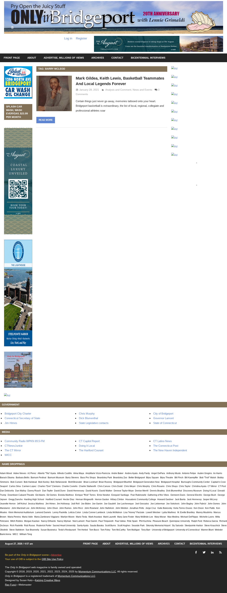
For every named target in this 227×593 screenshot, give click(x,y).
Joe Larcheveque (125, 503)
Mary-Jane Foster (125, 517)
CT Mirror (212, 486)
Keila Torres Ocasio (182, 508)
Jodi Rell (75, 503)
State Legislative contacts (94, 422)
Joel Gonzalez (142, 503)
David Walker (105, 490)
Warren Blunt (207, 530)
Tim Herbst (82, 530)
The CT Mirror (13, 450)
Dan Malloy (20, 490)
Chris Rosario (158, 486)
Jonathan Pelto (136, 508)
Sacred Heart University (64, 525)
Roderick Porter (43, 525)
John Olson (52, 508)
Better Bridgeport (137, 477)
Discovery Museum (192, 490)
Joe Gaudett (110, 503)
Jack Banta (180, 499)
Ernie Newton (103, 495)
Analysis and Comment (118, 89)
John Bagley (187, 503)
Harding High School (34, 499)
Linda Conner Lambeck (93, 512)
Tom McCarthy (119, 530)
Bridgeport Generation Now (146, 482)
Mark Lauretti (109, 517)
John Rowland (91, 508)
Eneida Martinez (66, 495)
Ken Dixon (199, 508)
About (31, 57)
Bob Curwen (16, 482)
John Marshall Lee (20, 508)
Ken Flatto (210, 508)
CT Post (222, 486)
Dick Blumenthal (88, 418)
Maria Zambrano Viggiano (46, 517)
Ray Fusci (10, 584)
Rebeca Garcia (210, 521)
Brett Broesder (75, 482)
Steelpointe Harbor (194, 525)
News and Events (142, 89)
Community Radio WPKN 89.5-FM (25, 441)
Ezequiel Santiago (120, 495)
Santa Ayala (82, 525)
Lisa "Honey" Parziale (133, 512)
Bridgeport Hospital (170, 482)
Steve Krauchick (212, 525)
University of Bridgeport (163, 530)
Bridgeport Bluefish (123, 482)
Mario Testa (81, 517)
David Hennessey (75, 490)
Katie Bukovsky (164, 508)
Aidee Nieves (19, 473)
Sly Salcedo (177, 525)
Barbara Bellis (22, 477)
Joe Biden (86, 503)
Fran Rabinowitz (138, 495)
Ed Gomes (52, 495)
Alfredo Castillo (64, 473)
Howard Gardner (165, 499)
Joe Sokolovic (173, 503)
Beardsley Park (104, 477)
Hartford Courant (54, 499)
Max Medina (173, 517)
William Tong (26, 534)
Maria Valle (27, 517)
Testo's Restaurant (67, 530)
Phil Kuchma (145, 521)
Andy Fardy (144, 473)
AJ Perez (31, 473)
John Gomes (214, 503)
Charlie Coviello (69, 486)
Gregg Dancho (16, 499)
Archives (97, 57)
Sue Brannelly (32, 530)
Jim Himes (11, 422)
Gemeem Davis (177, 495)
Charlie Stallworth (87, 486)
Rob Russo (29, 525)
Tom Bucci (94, 530)
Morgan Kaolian (32, 521)
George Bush (209, 495)
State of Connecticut (165, 422)
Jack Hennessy (194, 499)
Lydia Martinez (169, 512)
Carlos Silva (15, 486)
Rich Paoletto (16, 525)
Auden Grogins (204, 473)
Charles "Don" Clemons (49, 486)
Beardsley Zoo (120, 477)
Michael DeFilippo (189, 517)
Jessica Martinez (36, 503)
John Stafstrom (107, 508)
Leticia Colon (74, 512)
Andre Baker (117, 473)
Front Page (12, 57)
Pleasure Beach (160, 521)
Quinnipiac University (179, 521)
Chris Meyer (130, 486)
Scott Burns (110, 525)
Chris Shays (172, 486)
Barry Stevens (72, 477)
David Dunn (60, 490)
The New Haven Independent (170, 450)
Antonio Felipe (189, 473)
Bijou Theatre (166, 477)
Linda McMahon (114, 512)
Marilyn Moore (67, 517)
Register (81, 38)
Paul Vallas (120, 521)
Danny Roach (34, 490)
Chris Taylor (184, 486)
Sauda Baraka (97, 525)
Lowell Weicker (153, 512)
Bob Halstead (30, 482)
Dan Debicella (7, 490)
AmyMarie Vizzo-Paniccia (97, 473)
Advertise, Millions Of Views (64, 57)
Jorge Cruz (150, 508)
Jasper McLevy (210, 499)
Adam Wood (6, 473)
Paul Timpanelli (106, 521)
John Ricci (78, 508)
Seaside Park (138, 525)
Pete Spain (132, 521)
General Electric (194, 495)
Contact (117, 57)
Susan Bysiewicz (49, 530)
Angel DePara (158, 473)
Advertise (56, 554)
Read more (46, 120)
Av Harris (217, 473)
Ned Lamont (78, 521)
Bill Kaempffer (191, 477)
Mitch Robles (16, 521)
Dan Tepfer (47, 490)
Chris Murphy (87, 413)
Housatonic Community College (140, 499)
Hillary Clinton (117, 499)
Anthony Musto (173, 473)
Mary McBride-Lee (144, 517)
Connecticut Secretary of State (22, 418)
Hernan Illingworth (84, 499)
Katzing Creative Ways (47, 580)
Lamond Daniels (43, 512)
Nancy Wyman (64, 521)
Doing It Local (87, 445)
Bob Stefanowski (59, 482)
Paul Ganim (91, 521)
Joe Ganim (97, 503)
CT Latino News (162, 441)
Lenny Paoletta (59, 512)
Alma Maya (78, 473)
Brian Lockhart (91, 482)
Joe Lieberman (157, 503)
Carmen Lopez (29, 486)
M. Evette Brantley (186, 512)
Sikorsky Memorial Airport (158, 525)
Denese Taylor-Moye (124, 490)
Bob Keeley (43, 482)
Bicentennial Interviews (148, 57)
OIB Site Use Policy (52, 559)
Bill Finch (179, 477)
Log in (68, 38)
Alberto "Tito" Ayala (47, 473)
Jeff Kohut (22, 503)
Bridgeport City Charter (18, 413)
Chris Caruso (104, 486)
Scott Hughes (123, 525)
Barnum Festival (38, 477)
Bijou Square (152, 477)
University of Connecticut (188, 530)
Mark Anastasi (95, 517)
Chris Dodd (117, 486)
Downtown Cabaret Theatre (21, 495)
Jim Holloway (63, 503)
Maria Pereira (14, 517)
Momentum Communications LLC (97, 571)
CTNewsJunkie (14, 445)
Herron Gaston (102, 499)
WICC (8, 454)
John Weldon (121, 508)
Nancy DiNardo (48, 521)
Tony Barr (145, 530)
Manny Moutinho (204, 512)
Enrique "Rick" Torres (85, 495)
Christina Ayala (199, 486)
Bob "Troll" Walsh (208, 477)
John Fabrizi (200, 503)
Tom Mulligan (133, 530)
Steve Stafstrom (16, 530)
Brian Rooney (105, 482)
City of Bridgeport (163, 413)
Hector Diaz (68, 499)
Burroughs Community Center (195, 482)
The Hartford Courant (91, 450)
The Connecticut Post (165, 445)
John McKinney (38, 508)
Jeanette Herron (8, 503)
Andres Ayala (131, 473)
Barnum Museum (56, 477)
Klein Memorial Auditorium (21, 512)
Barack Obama (7, 477)
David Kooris (92, 490)
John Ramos (65, 508)
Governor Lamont (163, 418)
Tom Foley (105, 530)
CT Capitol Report (89, 441)
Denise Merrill (141, 490)
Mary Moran (160, 517)
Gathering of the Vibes (158, 495)
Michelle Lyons (207, 517)
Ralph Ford (196, 521)
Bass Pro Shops (88, 477)
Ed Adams (40, 495)
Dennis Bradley (157, 490)
